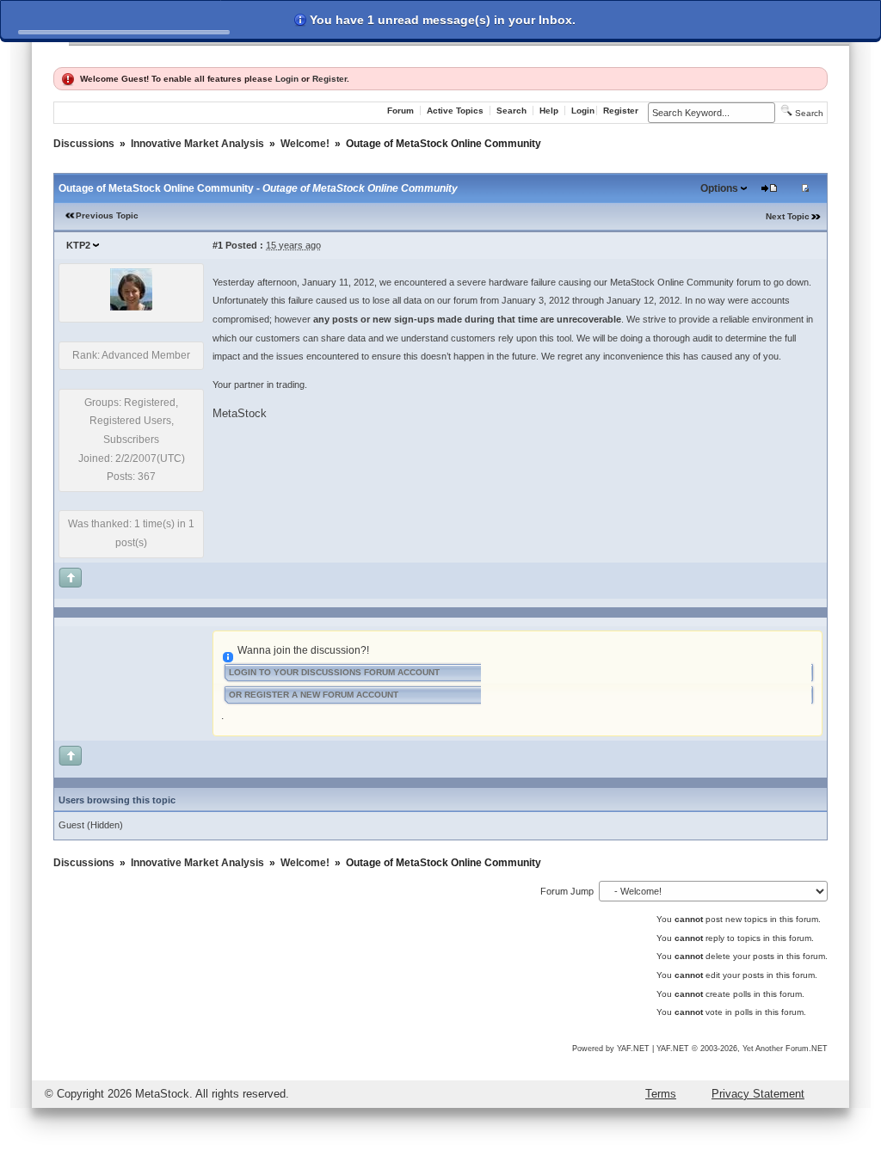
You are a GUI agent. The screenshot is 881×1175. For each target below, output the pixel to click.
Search (511, 110)
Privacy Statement (758, 1093)
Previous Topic (107, 215)
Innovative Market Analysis (197, 144)
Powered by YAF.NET (611, 1048)
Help (548, 110)
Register (329, 78)
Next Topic (788, 216)
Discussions (83, 144)
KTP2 (78, 245)
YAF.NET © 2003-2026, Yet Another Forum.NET (742, 1048)
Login (287, 78)
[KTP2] (131, 307)
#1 (218, 245)
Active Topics (455, 110)
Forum (400, 110)
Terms (660, 1093)
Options (719, 188)
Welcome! (305, 144)
